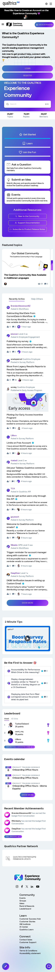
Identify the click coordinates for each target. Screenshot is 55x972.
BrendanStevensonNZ (20, 306)
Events (22, 898)
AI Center (23, 927)
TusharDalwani (22, 724)
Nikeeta (14, 545)
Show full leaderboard (18, 747)
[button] (5, 966)
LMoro (14, 435)
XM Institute (24, 924)
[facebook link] (22, 887)
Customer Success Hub (30, 919)
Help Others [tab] (37, 299)
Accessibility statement (30, 953)
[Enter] (6, 104)
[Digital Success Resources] (50, 3)
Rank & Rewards (26, 906)
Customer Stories (27, 921)
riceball (14, 460)
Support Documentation (29, 223)
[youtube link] (37, 886)
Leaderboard (25, 909)
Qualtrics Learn (26, 929)
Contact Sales (25, 940)
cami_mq (19, 731)
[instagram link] (17, 887)
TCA (13, 488)
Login (27, 68)
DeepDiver (15, 573)
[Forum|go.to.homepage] (18, 25)
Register (27, 76)
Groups (22, 901)
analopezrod (16, 359)
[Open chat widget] (49, 966)
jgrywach (15, 517)
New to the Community (28, 216)
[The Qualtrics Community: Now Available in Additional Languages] (26, 268)
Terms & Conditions (28, 951)
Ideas (21, 903)
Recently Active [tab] (17, 299)
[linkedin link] (32, 886)
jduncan (14, 334)
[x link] (27, 886)
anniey (14, 387)
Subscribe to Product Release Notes (29, 229)
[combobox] (27, 104)
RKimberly (16, 821)
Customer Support (27, 942)
